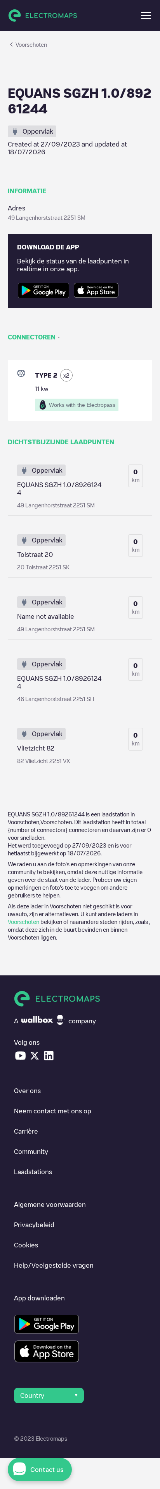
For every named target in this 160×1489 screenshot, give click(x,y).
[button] (146, 15)
